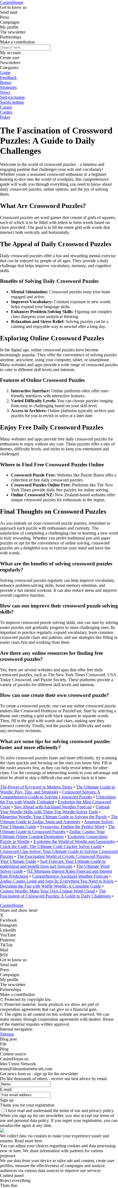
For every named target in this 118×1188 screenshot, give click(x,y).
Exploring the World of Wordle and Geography (74, 841)
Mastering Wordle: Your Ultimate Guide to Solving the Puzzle (53, 816)
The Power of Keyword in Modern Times (36, 787)
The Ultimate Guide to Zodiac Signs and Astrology (59, 819)
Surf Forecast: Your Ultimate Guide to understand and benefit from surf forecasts (53, 864)
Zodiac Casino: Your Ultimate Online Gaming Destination (52, 834)
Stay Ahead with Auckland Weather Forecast (53, 806)
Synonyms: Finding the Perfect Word (72, 826)
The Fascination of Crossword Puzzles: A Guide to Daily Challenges (55, 893)
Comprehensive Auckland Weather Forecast (70, 876)
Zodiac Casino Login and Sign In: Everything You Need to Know (57, 881)
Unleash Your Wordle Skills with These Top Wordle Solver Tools (55, 809)
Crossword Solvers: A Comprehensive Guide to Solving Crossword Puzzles (50, 794)
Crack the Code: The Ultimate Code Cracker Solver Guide (51, 846)
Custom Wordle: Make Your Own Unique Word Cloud (47, 891)
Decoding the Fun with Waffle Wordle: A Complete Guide (50, 886)
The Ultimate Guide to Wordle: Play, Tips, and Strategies (57, 789)
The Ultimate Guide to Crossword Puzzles (57, 829)
